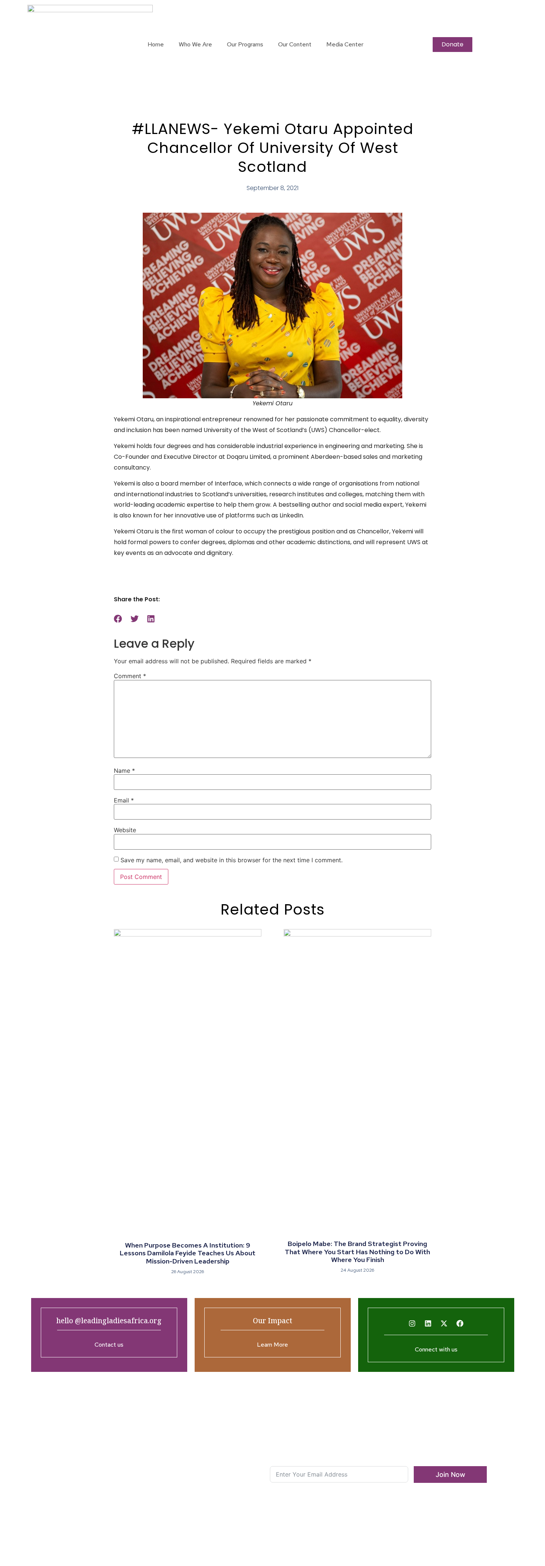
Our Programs (245, 44)
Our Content (294, 44)
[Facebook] (460, 1323)
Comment (130, 676)
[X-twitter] (444, 1323)
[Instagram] (412, 1323)
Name (124, 771)
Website (125, 830)
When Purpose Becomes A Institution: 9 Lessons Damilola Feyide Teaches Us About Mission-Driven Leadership (187, 1253)
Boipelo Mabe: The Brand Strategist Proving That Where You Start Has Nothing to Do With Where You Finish (357, 1251)
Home (156, 44)
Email (124, 800)
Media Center (344, 44)
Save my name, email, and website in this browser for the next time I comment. (231, 860)
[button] (118, 619)
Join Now (450, 1474)
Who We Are (195, 44)
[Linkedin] (428, 1323)
